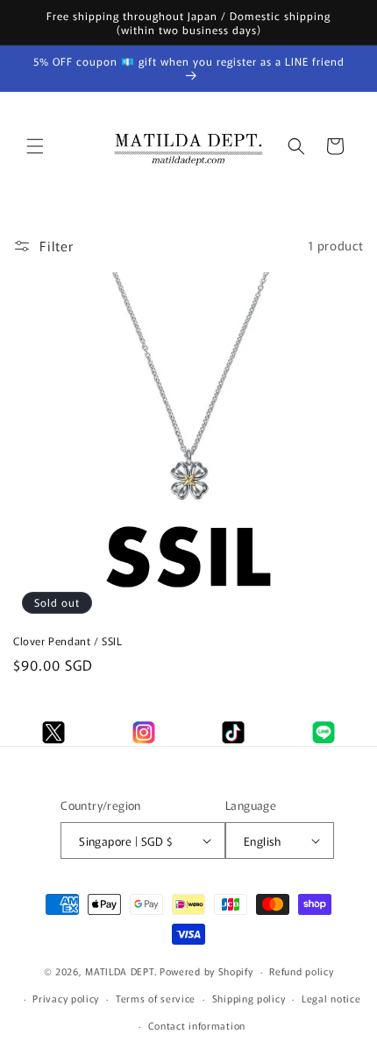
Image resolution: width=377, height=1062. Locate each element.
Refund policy (301, 971)
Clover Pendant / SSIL (68, 641)
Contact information (196, 1025)
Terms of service (156, 998)
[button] (35, 146)
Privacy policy (65, 998)
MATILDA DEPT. (121, 971)
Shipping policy (249, 998)
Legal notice (331, 998)
